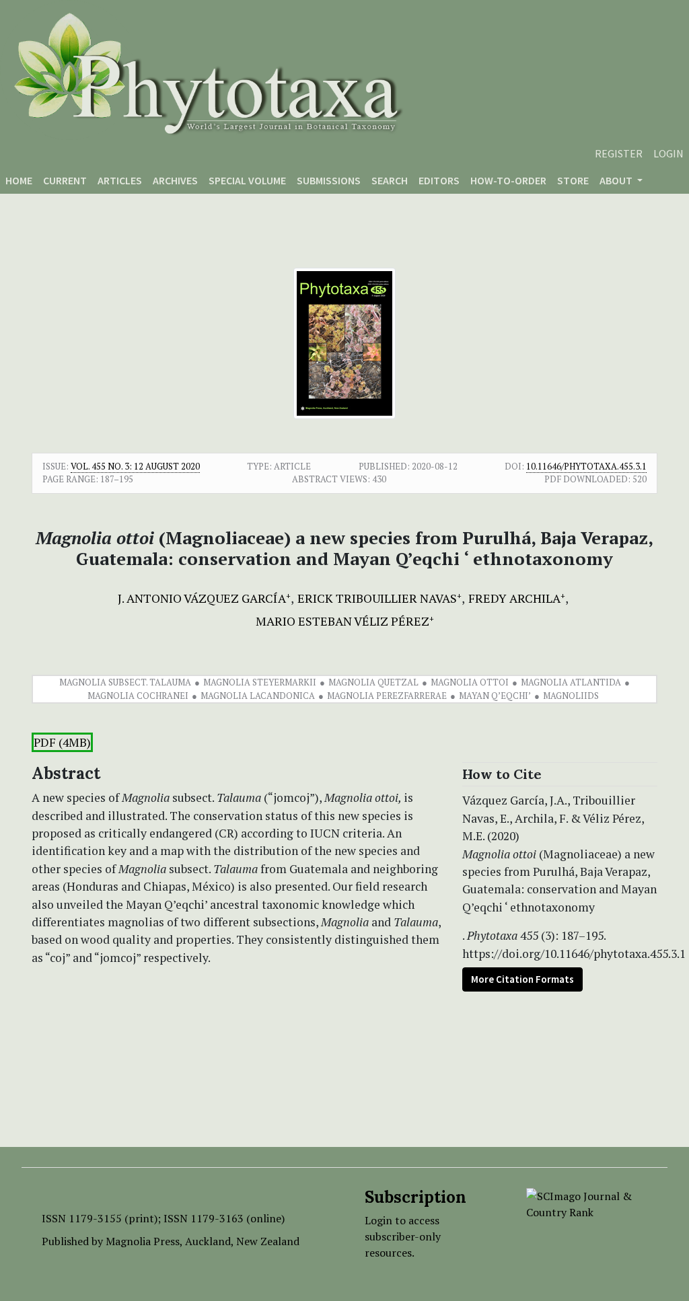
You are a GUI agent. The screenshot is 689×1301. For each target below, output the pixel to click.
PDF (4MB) (62, 742)
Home (18, 180)
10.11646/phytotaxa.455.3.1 (586, 466)
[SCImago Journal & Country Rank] (586, 1202)
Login (668, 153)
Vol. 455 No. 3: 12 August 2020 (135, 466)
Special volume (247, 180)
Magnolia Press (143, 1241)
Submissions (329, 180)
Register (619, 153)
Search (389, 180)
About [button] (617, 180)
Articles (120, 180)
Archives (175, 180)
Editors (439, 180)
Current (65, 180)
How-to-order (508, 180)
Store (573, 180)
